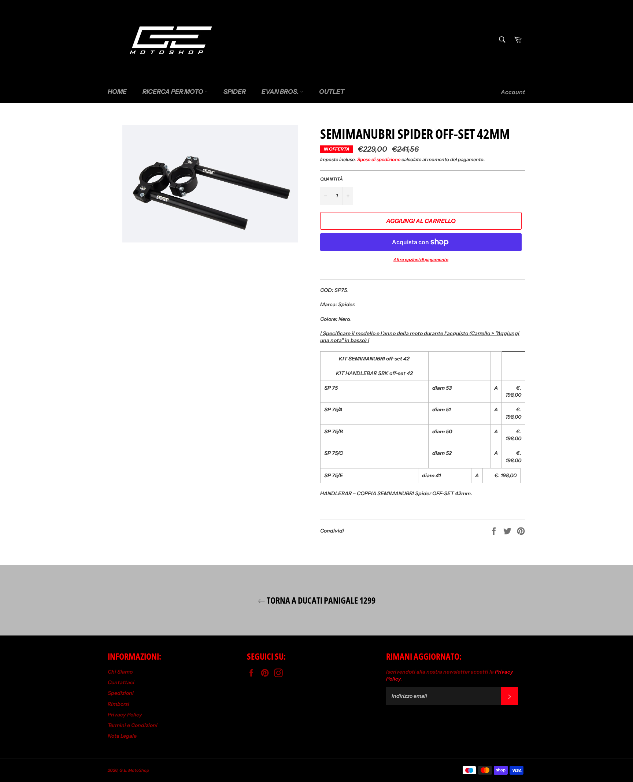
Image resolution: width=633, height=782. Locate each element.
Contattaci (121, 682)
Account (513, 92)
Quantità (331, 179)
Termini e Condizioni (133, 725)
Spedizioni (121, 693)
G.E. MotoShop (134, 770)
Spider (234, 91)
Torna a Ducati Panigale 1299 (320, 600)
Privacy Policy (125, 714)
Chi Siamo (120, 671)
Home (117, 91)
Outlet (331, 91)
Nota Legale (122, 736)
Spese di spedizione (378, 159)
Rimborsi (118, 704)
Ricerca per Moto (173, 91)
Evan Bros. (281, 91)
